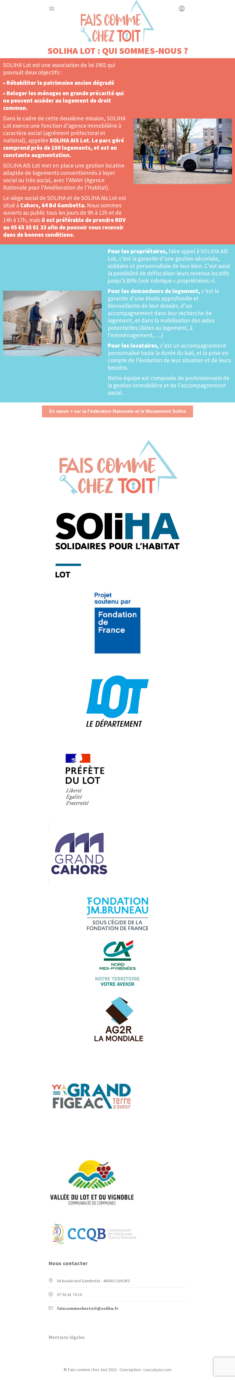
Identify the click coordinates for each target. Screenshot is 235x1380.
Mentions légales (67, 1337)
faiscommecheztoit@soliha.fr (87, 1308)
